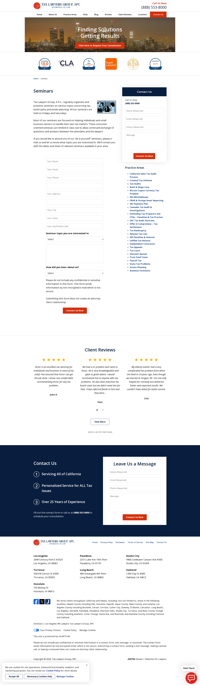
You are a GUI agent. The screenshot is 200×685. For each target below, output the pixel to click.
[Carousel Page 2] (103, 410)
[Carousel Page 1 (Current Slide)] (97, 410)
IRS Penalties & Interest (142, 237)
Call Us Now (159, 3)
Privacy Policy (107, 542)
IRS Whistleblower (139, 197)
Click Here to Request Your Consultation (100, 45)
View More (100, 421)
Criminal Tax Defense (141, 180)
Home (39, 14)
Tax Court (135, 250)
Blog (96, 14)
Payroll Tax (135, 260)
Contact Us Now (74, 310)
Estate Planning (138, 267)
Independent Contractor (142, 243)
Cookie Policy (70, 630)
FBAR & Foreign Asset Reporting (146, 200)
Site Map (150, 542)
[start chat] (191, 678)
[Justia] (47, 602)
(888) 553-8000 (154, 7)
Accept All (14, 676)
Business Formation (140, 270)
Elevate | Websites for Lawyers (147, 659)
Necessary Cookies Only (39, 676)
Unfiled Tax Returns (140, 240)
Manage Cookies (88, 630)
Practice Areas (70, 14)
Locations (142, 14)
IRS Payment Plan (139, 203)
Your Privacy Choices (50, 630)
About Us (53, 14)
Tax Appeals (136, 247)
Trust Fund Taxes (139, 257)
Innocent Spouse (138, 253)
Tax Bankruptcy (138, 230)
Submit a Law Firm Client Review (100, 432)
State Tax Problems (140, 263)
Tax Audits (135, 183)
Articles (108, 14)
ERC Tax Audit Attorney (142, 220)
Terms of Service (135, 542)
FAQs (85, 14)
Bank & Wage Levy (139, 187)
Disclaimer (120, 542)
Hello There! (189, 668)
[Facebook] (36, 602)
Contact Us (158, 14)
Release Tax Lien (138, 233)
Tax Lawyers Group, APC (64, 659)
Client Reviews (125, 14)
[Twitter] (42, 602)
